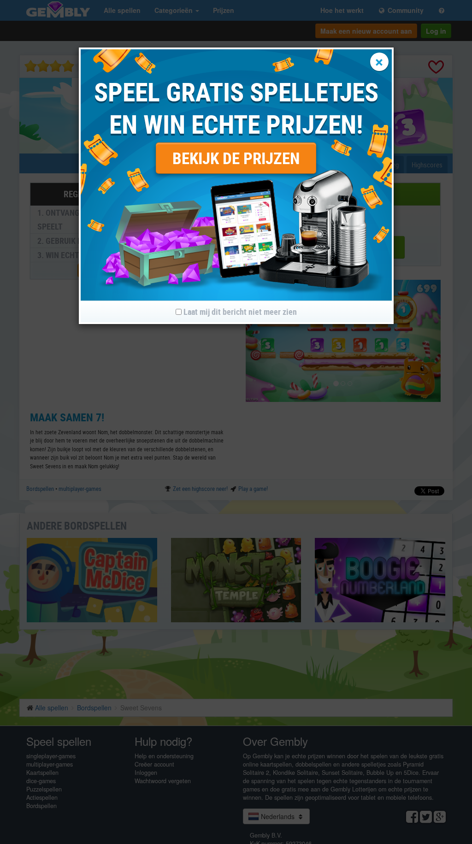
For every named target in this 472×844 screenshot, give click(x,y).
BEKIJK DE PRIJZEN (236, 158)
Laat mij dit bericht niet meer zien (239, 311)
